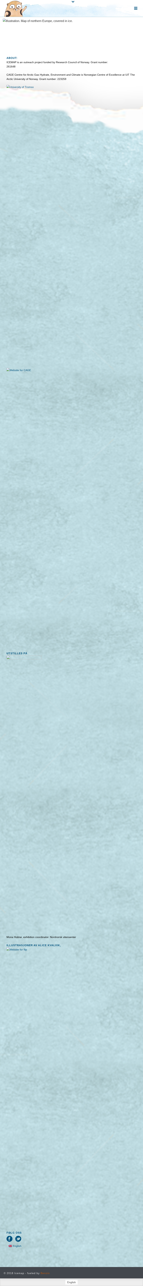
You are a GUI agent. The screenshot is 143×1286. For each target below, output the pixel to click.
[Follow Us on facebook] (9, 1239)
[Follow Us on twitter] (18, 1239)
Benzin (45, 1273)
